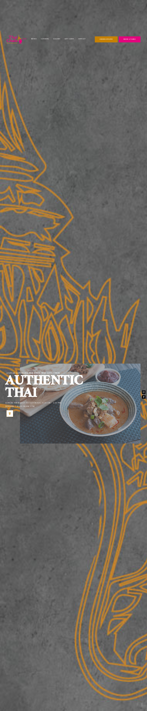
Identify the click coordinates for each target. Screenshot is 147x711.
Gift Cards (69, 39)
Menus (34, 39)
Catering (45, 39)
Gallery (56, 39)
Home (24, 39)
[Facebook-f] (143, 397)
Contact (82, 39)
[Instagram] (143, 392)
